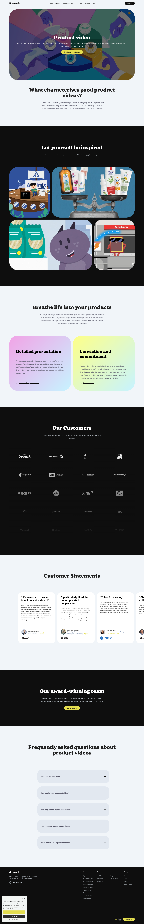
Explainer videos (54, 3)
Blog (94, 3)
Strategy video (87, 898)
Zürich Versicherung (113, 634)
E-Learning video (87, 895)
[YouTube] (18, 881)
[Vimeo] (14, 881)
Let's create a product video (29, 383)
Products (86, 872)
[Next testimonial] (74, 652)
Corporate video (87, 893)
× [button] (24, 898)
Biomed (41, 633)
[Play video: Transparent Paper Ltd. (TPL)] (50, 245)
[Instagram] (11, 881)
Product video (87, 890)
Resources (113, 872)
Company (127, 872)
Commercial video (88, 887)
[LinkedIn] (21, 881)
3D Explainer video (88, 881)
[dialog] (14, 909)
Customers (100, 872)
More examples (88, 383)
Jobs (125, 878)
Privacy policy (128, 884)
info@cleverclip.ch (27, 878)
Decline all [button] (14, 916)
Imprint (126, 881)
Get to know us (72, 708)
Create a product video (72, 52)
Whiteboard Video (88, 884)
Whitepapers (114, 878)
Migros (86, 634)
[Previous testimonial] (70, 652)
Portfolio (79, 3)
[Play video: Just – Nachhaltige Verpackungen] (93, 192)
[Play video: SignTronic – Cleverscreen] (114, 245)
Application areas (68, 3)
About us (87, 3)
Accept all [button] (14, 912)
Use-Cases (100, 881)
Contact (129, 3)
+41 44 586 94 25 (13, 878)
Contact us (129, 919)
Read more (13, 908)
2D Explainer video (88, 878)
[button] (14, 920)
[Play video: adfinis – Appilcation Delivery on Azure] (29, 192)
